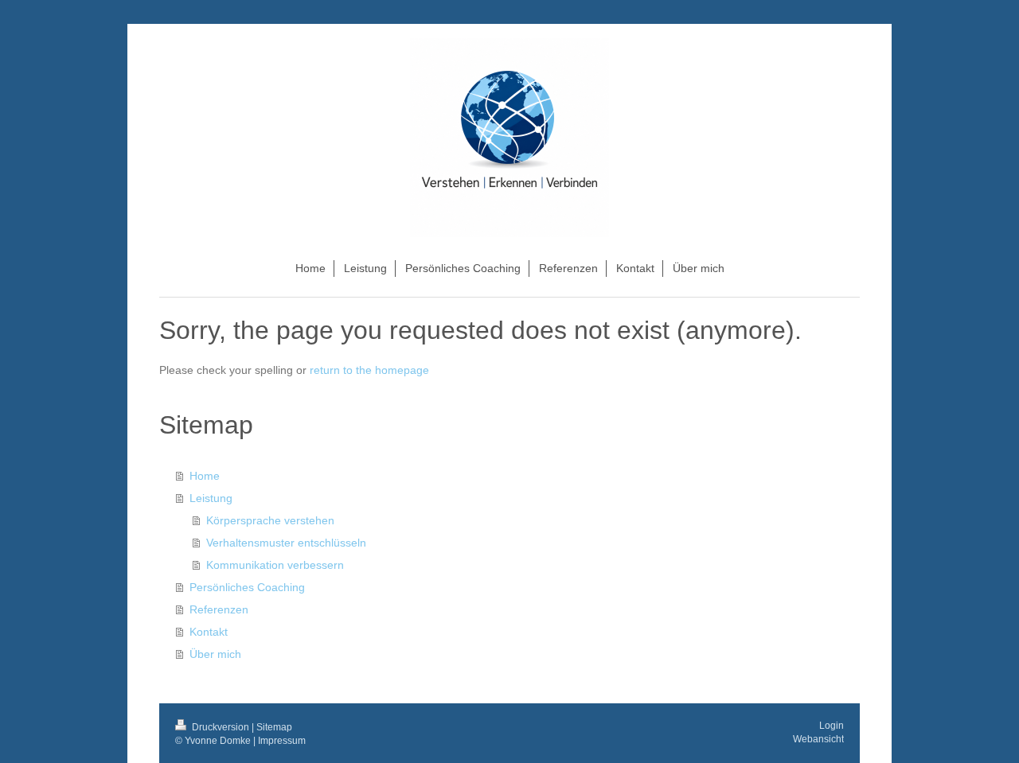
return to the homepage (369, 370)
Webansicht (818, 739)
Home (204, 475)
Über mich (215, 654)
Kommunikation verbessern (275, 565)
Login (831, 725)
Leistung (210, 498)
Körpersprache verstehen (270, 520)
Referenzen (218, 609)
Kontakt (208, 631)
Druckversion (220, 727)
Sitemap (274, 727)
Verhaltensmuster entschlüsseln (286, 542)
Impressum (282, 740)
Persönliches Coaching (247, 587)
